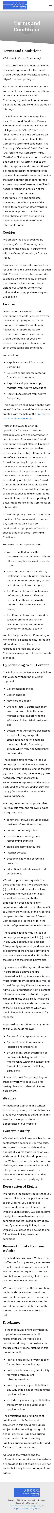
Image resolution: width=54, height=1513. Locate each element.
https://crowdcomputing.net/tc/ (27, 1509)
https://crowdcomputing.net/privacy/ (25, 1506)
